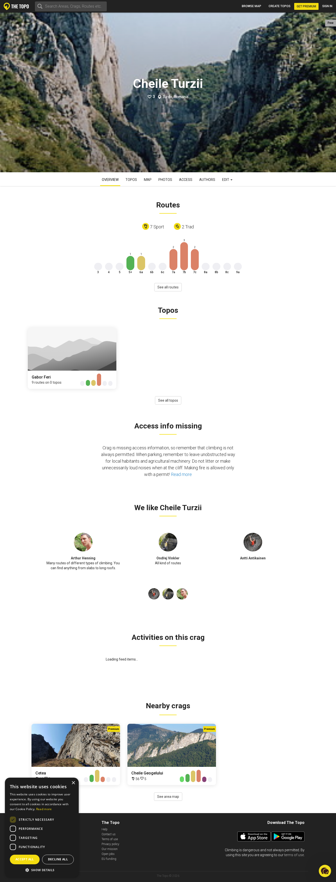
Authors (207, 180)
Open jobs (108, 854)
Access (185, 180)
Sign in (327, 6)
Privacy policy (110, 844)
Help (104, 829)
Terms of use (110, 839)
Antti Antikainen (253, 558)
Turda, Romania (175, 97)
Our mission (110, 849)
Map (148, 180)
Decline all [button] (58, 859)
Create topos (279, 6)
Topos (131, 180)
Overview (110, 180)
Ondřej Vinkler (168, 558)
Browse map (251, 6)
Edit (226, 180)
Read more (181, 474)
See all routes (168, 287)
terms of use (294, 855)
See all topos (168, 400)
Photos (165, 180)
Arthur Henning (83, 558)
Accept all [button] (24, 859)
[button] (42, 869)
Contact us (109, 834)
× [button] (73, 783)
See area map (168, 797)
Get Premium (306, 6)
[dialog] (42, 827)
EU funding (109, 859)
